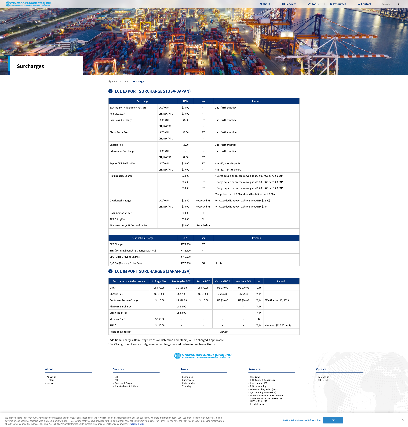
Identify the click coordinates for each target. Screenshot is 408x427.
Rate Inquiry (188, 383)
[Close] (402, 419)
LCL (117, 377)
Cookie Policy (137, 423)
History (51, 380)
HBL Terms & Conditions (262, 380)
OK (333, 420)
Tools (125, 81)
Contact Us (323, 377)
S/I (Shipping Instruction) (263, 392)
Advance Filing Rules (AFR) (264, 389)
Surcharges (188, 380)
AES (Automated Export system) (266, 395)
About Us (51, 377)
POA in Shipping (258, 386)
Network (51, 383)
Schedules (187, 377)
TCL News (255, 377)
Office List (323, 380)
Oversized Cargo (123, 383)
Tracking (186, 386)
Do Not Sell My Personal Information (302, 420)
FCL (117, 380)
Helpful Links (257, 404)
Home (115, 81)
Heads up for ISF (258, 383)
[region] (204, 420)
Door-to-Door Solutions (126, 386)
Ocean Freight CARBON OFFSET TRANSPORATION (266, 400)
